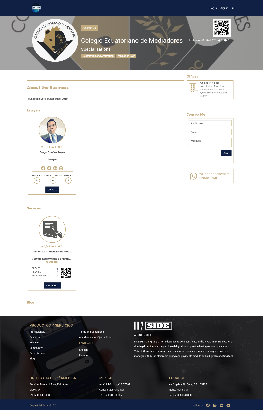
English (83, 349)
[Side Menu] (233, 8)
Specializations (53, 175)
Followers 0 (196, 40)
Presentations (37, 353)
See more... (52, 285)
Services (37, 175)
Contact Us (89, 27)
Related (36, 271)
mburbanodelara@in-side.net (96, 337)
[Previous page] (255, 394)
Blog (32, 358)
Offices (68, 175)
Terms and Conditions (91, 331)
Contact (52, 189)
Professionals (40, 275)
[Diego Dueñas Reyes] (52, 157)
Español (83, 355)
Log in (213, 8)
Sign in (224, 8)
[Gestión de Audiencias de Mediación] (52, 256)
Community (36, 347)
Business (35, 337)
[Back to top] (255, 389)
